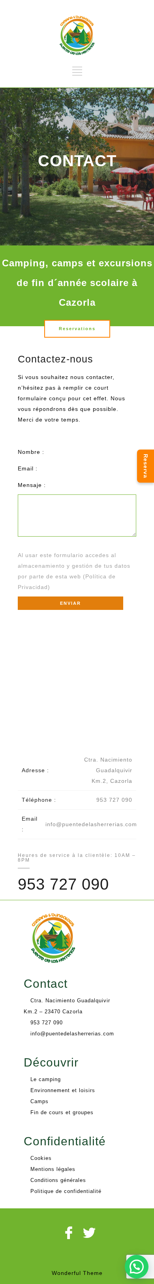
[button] (136, 1266)
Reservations (77, 328)
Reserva (146, 466)
